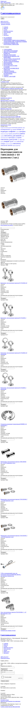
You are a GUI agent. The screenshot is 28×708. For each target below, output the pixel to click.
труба (12, 141)
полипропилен (5, 129)
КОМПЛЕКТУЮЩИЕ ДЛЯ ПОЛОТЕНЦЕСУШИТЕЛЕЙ (11, 43)
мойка (2, 133)
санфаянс (12, 131)
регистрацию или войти (7, 225)
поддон (2, 127)
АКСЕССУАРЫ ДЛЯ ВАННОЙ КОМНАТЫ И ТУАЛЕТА (12, 59)
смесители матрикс (9, 143)
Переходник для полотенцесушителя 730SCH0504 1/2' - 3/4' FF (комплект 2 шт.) (13, 462)
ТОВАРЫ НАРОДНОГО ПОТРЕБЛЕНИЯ (10, 73)
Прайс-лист (6, 651)
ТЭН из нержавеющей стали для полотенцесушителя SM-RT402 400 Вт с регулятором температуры (11, 575)
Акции (5, 33)
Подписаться (4, 669)
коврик (7, 141)
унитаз (22, 133)
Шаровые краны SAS (6, 108)
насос (7, 137)
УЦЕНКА (6, 75)
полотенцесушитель (17, 127)
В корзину (3, 232)
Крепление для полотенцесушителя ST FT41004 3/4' (14, 283)
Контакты (6, 35)
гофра (20, 139)
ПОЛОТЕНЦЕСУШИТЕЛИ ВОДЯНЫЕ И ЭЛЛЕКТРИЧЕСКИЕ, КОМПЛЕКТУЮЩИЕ (15, 41)
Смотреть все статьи (6, 124)
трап (23, 129)
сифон (24, 127)
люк (18, 139)
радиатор (18, 145)
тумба (2, 135)
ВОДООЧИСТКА (8, 64)
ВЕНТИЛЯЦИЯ (8, 63)
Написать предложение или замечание (10, 701)
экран (14, 145)
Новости (6, 28)
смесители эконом (7, 145)
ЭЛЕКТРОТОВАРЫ (9, 71)
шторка (22, 131)
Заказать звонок (5, 681)
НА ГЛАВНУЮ (8, 37)
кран (10, 127)
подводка (4, 131)
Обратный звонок (5, 22)
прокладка (12, 137)
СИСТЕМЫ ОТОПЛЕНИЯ (11, 50)
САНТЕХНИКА (8, 39)
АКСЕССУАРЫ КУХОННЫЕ (11, 61)
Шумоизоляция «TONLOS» (8, 100)
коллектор (6, 127)
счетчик (15, 141)
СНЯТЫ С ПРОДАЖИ (9, 76)
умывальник (3, 137)
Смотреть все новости (6, 98)
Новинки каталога (8, 31)
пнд (11, 129)
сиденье (14, 129)
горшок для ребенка (14, 133)
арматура (2, 141)
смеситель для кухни (9, 139)
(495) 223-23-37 (4, 21)
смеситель (17, 143)
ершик (19, 137)
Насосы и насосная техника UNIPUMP (10, 116)
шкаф (23, 139)
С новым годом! (5, 81)
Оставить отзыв (5, 700)
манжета (17, 131)
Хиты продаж (7, 32)
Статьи (5, 29)
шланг (19, 129)
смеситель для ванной (13, 136)
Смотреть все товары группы (8, 630)
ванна (16, 137)
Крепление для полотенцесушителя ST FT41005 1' (13, 318)
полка (23, 135)
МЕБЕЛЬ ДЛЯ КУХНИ (10, 54)
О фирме (6, 27)
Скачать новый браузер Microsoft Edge (10, 706)
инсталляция (5, 133)
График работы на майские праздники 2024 (12, 88)
